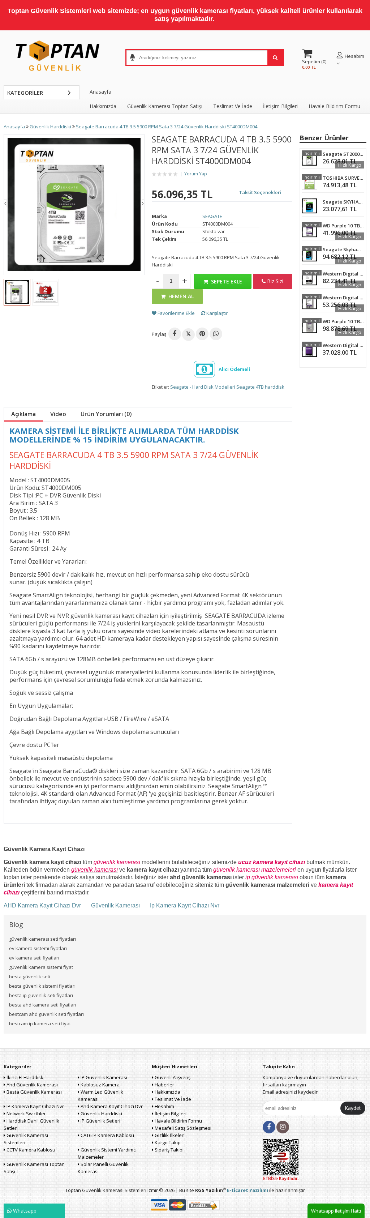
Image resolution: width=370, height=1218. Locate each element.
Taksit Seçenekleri (260, 192)
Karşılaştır (216, 313)
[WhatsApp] (216, 334)
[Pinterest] (202, 334)
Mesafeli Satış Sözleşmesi (182, 1128)
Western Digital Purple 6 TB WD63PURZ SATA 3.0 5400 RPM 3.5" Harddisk (343, 297)
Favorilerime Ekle (175, 313)
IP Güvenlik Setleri (99, 1120)
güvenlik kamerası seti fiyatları (42, 939)
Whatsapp (24, 1210)
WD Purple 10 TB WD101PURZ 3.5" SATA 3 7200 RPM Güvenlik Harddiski (343, 225)
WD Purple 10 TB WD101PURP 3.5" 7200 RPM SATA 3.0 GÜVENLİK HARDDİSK (343, 321)
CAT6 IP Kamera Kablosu (106, 1135)
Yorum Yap (195, 174)
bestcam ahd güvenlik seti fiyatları (46, 1014)
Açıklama (23, 414)
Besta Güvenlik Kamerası (33, 1092)
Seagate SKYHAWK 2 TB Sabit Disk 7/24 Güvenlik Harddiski (343, 201)
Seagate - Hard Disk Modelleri (202, 387)
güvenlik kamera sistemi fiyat (41, 967)
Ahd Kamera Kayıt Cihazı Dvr (111, 1106)
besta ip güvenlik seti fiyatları (41, 995)
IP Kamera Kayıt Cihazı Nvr (34, 1106)
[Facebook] (174, 334)
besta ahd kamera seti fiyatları (42, 1004)
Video (58, 414)
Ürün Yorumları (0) (106, 414)
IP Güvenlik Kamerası (103, 1077)
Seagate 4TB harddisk (260, 387)
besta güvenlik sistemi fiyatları (42, 986)
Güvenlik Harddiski (100, 1113)
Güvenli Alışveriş (172, 1077)
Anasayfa (100, 91)
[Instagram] (282, 1127)
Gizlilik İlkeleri (169, 1135)
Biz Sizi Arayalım (272, 283)
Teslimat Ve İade (232, 106)
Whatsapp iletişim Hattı (336, 1211)
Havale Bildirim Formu (334, 106)
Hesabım (164, 1106)
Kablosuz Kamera (99, 1084)
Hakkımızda (103, 106)
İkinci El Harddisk (24, 1077)
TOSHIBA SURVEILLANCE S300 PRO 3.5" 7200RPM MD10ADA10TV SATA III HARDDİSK (343, 178)
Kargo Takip (167, 1142)
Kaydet (353, 1107)
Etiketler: (160, 387)
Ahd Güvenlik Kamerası (31, 1084)
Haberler (164, 1084)
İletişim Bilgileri (280, 106)
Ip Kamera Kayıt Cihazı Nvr (184, 905)
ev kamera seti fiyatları (34, 957)
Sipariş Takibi (169, 1149)
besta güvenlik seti (29, 976)
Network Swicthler (25, 1113)
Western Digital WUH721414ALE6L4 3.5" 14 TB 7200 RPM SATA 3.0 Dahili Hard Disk (343, 273)
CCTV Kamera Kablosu (30, 1149)
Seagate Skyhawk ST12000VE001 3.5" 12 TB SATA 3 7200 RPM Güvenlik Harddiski (343, 249)
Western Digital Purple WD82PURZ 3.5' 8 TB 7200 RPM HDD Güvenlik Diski (343, 345)
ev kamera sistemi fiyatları (38, 948)
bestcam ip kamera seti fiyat (40, 1023)
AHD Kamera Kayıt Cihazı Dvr (43, 905)
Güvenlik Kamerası (115, 905)
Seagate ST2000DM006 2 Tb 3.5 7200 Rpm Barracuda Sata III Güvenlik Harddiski (343, 154)
